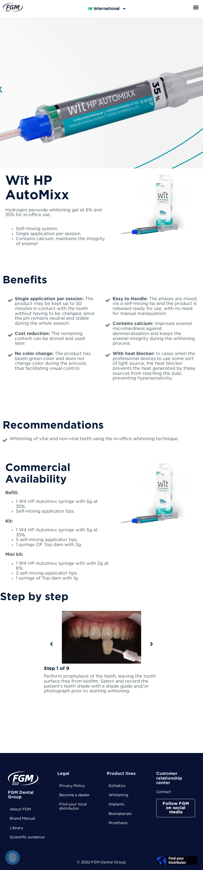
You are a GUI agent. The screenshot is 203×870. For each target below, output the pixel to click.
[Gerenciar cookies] (12, 857)
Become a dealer (74, 795)
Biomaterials (120, 813)
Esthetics (117, 786)
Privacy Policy (72, 786)
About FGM (20, 809)
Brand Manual (22, 818)
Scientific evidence (27, 837)
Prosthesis (118, 823)
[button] (195, 7)
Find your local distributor (73, 806)
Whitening (118, 795)
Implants (116, 804)
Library (16, 828)
